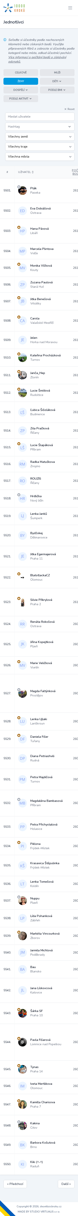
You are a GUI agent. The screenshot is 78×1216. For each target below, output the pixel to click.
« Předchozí (15, 1184)
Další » (66, 1184)
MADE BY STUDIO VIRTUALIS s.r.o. (39, 1211)
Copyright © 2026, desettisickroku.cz (39, 1206)
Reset (71, 109)
